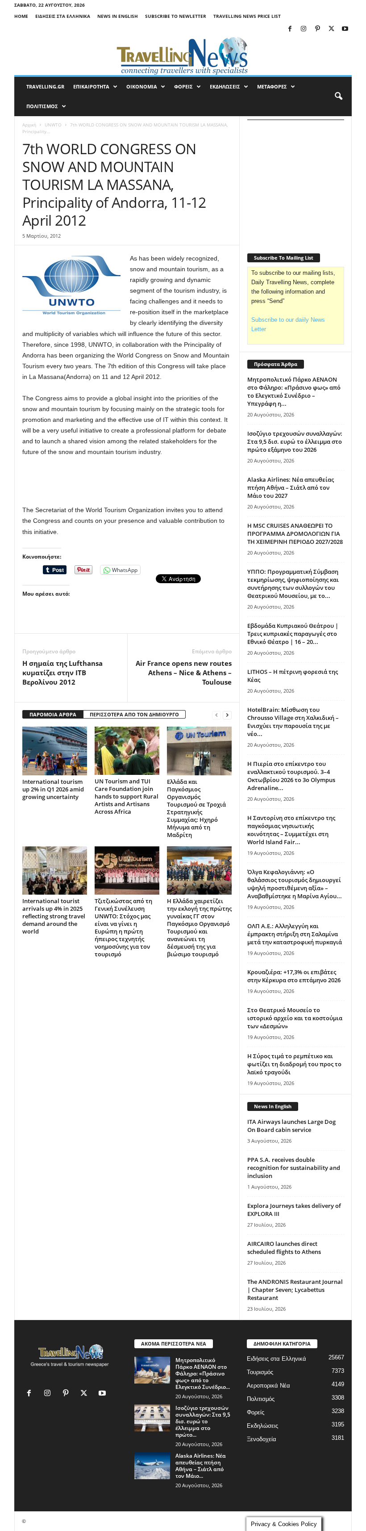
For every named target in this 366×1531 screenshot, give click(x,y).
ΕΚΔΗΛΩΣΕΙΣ (225, 86)
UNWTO (53, 125)
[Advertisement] (127, 481)
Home (21, 16)
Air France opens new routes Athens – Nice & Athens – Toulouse (184, 672)
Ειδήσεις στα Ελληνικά (62, 16)
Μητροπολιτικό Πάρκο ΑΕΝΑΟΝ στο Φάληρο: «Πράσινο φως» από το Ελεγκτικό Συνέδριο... (202, 1373)
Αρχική (29, 125)
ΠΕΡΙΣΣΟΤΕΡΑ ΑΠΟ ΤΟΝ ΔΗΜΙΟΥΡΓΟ (134, 714)
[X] (331, 29)
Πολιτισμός (260, 1399)
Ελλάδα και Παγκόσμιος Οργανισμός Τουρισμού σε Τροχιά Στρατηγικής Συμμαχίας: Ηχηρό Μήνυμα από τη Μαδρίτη (196, 808)
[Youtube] (345, 29)
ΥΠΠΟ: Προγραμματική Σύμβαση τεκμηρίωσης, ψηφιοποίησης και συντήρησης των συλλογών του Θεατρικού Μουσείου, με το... (293, 584)
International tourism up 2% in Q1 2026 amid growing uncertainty (53, 789)
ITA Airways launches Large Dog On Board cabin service (291, 1126)
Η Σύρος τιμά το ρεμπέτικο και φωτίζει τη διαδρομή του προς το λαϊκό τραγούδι (294, 1064)
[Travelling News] (183, 55)
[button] (338, 96)
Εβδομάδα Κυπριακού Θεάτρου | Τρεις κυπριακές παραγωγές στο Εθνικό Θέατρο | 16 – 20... (292, 634)
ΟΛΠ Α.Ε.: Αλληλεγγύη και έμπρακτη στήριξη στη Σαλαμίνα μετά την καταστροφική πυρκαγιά (294, 934)
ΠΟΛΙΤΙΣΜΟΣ (42, 106)
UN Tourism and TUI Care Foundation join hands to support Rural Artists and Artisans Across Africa (126, 796)
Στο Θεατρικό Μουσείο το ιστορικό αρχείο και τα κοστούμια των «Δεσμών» (294, 1018)
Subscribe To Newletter (175, 16)
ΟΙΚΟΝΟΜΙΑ (141, 86)
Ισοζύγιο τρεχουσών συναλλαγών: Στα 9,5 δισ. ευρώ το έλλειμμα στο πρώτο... (202, 1421)
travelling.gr (45, 86)
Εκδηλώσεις (262, 1425)
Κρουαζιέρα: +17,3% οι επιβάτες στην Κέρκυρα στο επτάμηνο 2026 (294, 976)
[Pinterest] (317, 29)
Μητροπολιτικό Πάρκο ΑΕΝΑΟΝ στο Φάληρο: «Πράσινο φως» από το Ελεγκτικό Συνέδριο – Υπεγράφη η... (294, 391)
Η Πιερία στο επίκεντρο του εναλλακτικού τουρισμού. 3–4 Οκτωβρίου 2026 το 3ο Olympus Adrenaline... (291, 776)
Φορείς (255, 1412)
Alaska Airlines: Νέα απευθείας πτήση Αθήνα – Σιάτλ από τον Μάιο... (200, 1466)
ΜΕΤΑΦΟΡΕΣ (272, 86)
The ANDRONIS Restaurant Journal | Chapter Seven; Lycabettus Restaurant (295, 1290)
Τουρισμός (260, 1372)
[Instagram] (303, 29)
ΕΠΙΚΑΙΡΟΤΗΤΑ (91, 86)
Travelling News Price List (247, 16)
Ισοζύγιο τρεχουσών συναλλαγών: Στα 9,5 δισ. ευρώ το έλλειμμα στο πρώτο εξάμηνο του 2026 (294, 441)
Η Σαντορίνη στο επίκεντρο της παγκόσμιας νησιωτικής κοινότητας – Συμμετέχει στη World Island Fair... (291, 830)
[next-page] (227, 714)
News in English (117, 16)
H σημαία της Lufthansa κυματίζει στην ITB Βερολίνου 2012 (62, 672)
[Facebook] (289, 29)
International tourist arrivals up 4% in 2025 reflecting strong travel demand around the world (53, 916)
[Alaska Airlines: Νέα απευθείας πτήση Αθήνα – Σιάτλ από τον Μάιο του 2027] (152, 1465)
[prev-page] (216, 714)
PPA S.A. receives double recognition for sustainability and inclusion (293, 1168)
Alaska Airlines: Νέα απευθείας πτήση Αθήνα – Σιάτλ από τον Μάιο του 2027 (290, 487)
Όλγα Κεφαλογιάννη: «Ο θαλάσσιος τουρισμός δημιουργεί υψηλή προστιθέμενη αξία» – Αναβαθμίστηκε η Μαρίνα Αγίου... (294, 884)
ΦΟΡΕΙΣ (183, 86)
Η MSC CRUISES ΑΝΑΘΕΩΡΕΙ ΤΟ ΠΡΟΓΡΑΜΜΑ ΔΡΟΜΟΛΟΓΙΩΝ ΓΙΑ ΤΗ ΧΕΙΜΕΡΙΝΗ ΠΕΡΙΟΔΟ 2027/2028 (295, 534)
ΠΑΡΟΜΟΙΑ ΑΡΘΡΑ (52, 714)
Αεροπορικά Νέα (268, 1385)
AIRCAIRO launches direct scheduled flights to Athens (284, 1248)
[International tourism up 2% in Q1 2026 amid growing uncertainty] (54, 751)
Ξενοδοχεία (261, 1439)
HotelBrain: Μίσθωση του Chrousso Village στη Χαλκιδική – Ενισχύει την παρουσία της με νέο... (293, 722)
